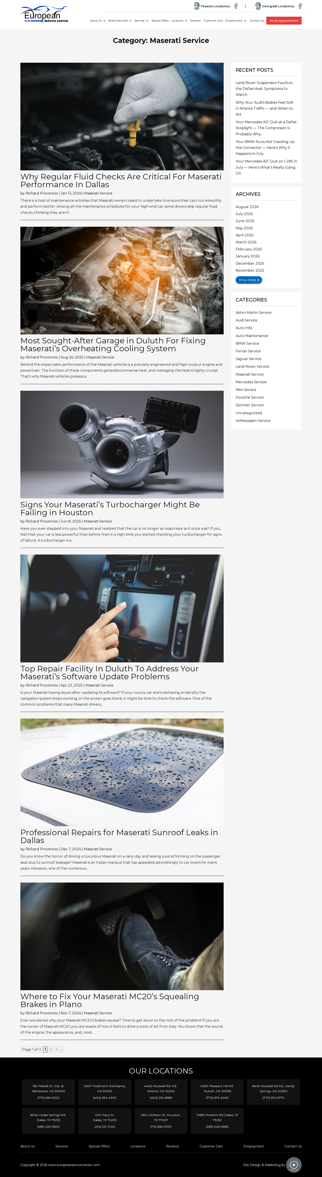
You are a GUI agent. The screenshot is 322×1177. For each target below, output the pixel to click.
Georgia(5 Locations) (278, 6)
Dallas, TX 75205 (105, 1120)
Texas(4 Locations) (215, 6)
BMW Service (247, 343)
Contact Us (257, 20)
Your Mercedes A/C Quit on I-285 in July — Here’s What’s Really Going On (266, 167)
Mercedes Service (251, 382)
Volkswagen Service (253, 421)
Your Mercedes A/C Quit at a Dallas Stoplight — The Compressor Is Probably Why (266, 128)
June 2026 (245, 221)
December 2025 (250, 263)
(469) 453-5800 (48, 1126)
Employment (233, 20)
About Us (96, 20)
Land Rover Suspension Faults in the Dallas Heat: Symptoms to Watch (264, 89)
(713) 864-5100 (161, 1126)
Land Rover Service (252, 366)
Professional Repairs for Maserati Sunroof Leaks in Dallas (119, 836)
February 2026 (249, 249)
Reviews (195, 20)
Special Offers (160, 20)
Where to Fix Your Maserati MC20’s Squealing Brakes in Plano (109, 1000)
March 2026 (246, 242)
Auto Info (244, 328)
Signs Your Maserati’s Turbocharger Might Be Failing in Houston (110, 508)
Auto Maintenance (252, 336)
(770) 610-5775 (273, 1097)
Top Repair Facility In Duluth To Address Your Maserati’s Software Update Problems (109, 672)
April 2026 (244, 235)
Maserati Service (98, 193)
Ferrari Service (248, 351)
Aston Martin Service (254, 312)
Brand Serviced (118, 20)
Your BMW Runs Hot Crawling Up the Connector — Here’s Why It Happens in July (265, 148)
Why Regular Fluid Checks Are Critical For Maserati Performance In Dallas (121, 180)
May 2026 (244, 228)
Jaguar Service (249, 359)
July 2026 (244, 214)
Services (139, 20)
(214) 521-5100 (105, 1126)
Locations (177, 20)
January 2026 (248, 256)
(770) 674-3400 (217, 1097)
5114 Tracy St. (104, 1115)
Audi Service (246, 320)
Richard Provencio (42, 193)
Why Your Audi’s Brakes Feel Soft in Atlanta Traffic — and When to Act (265, 108)
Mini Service (246, 390)
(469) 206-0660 (217, 1126)
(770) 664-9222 (48, 1097)
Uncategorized (249, 413)
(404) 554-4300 (105, 1097)
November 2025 (250, 270)
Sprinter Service (250, 405)
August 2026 (247, 207)
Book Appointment (284, 20)
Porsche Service (250, 397)
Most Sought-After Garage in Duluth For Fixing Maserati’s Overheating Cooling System (113, 344)
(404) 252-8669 (161, 1097)
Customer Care (213, 20)
